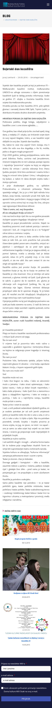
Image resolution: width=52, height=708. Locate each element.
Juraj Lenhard (9, 77)
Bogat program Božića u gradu (26, 539)
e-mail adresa (7, 675)
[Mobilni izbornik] (48, 5)
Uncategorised (37, 77)
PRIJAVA (26, 698)
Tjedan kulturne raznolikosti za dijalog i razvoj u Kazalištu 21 (26, 639)
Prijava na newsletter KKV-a (13, 663)
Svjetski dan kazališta (28, 20)
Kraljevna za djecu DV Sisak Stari (26, 593)
